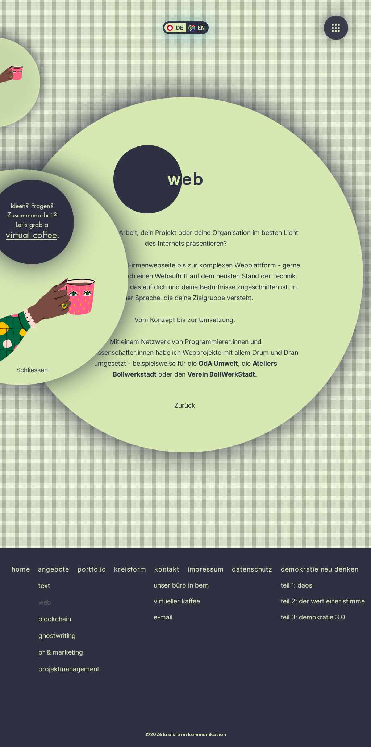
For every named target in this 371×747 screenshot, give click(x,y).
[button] (32, 370)
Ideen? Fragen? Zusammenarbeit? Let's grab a (32, 215)
